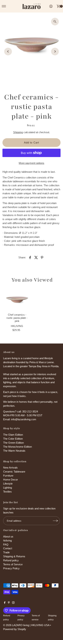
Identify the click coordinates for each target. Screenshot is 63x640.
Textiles (7, 491)
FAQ (5, 544)
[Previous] (8, 51)
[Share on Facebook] (30, 257)
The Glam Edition (13, 434)
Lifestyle (8, 483)
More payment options (31, 163)
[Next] (55, 51)
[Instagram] (13, 603)
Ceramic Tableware (14, 471)
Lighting (7, 487)
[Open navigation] (4, 6)
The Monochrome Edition (17, 446)
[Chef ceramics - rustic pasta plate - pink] (17, 299)
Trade (6, 552)
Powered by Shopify (14, 629)
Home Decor (10, 479)
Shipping (18, 132)
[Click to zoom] (55, 21)
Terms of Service (13, 564)
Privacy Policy (11, 568)
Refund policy (11, 560)
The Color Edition (13, 438)
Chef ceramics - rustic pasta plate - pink (16, 318)
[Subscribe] (55, 520)
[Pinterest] (9, 603)
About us (8, 536)
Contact (7, 548)
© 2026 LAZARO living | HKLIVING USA (26, 625)
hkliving (7, 540)
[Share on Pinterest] (42, 257)
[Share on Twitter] (36, 257)
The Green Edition (13, 442)
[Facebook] (4, 603)
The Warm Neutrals (14, 450)
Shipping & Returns (14, 556)
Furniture (8, 475)
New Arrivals (10, 467)
